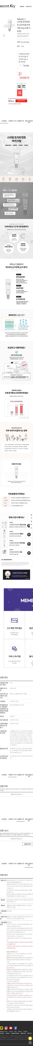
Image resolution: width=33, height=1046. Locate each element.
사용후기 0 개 (12, 121)
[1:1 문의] (31, 524)
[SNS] (31, 528)
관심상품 (19, 86)
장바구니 (23, 86)
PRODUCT (29, 6)
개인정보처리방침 (15, 1033)
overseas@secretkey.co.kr (12, 1039)
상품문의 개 (20, 121)
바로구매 (19, 93)
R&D (15, 1031)
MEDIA (20, 1031)
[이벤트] (31, 518)
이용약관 (2, 1033)
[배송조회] (31, 521)
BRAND (22, 6)
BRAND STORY (4, 1031)
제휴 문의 (29, 1033)
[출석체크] (31, 514)
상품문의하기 (27, 844)
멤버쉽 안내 (23, 1033)
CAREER (25, 1031)
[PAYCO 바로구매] (21, 100)
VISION (11, 1031)
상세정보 (4, 121)
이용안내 (8, 1033)
